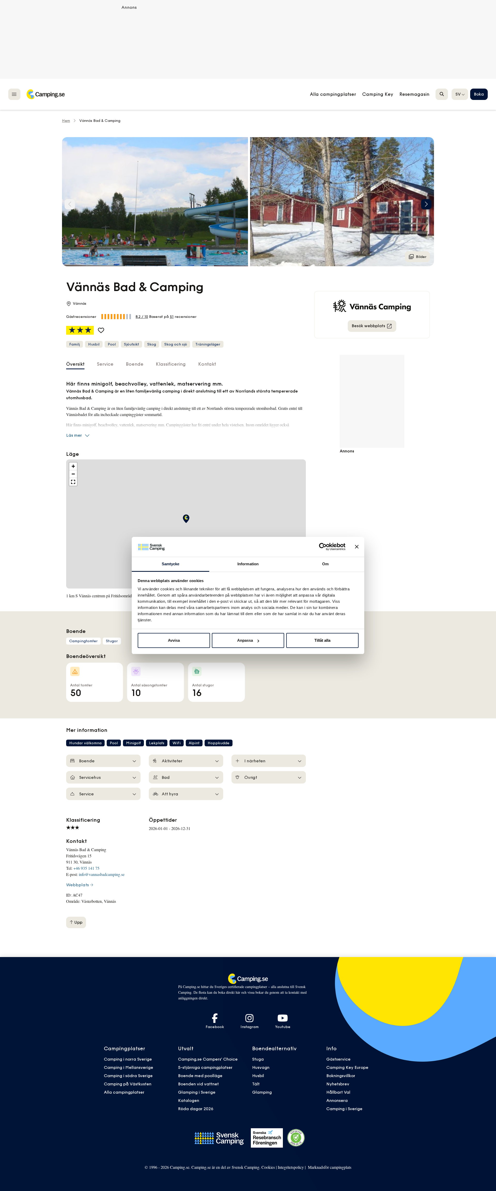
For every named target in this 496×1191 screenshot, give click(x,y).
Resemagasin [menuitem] (414, 94)
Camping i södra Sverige (128, 1076)
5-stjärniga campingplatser (205, 1067)
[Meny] (14, 94)
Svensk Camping (245, 1167)
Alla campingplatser (124, 1092)
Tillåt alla (322, 640)
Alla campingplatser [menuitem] (333, 94)
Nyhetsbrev (337, 1084)
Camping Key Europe (347, 1067)
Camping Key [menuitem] (377, 94)
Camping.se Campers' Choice (208, 1059)
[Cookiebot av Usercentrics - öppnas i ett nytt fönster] (322, 547)
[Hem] (45, 94)
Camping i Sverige (344, 1109)
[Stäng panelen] (357, 547)
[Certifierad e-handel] (296, 1138)
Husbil (258, 1076)
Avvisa (174, 640)
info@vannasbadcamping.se (102, 874)
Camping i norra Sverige (128, 1059)
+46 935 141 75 (86, 868)
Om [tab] (325, 564)
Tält (256, 1084)
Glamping (262, 1092)
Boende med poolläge (200, 1076)
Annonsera (337, 1100)
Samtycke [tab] (171, 564)
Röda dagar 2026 (195, 1109)
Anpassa (245, 640)
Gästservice (338, 1059)
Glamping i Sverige (196, 1092)
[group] (155, 201)
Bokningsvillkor (340, 1076)
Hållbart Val (338, 1092)
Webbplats (77, 885)
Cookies (268, 1167)
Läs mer (74, 435)
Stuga (258, 1059)
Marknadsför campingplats (329, 1167)
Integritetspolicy (291, 1167)
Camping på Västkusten (127, 1084)
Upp (77, 922)
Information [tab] (248, 564)
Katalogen (188, 1100)
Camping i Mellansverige (128, 1067)
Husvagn (260, 1067)
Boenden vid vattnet (198, 1084)
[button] (426, 204)
